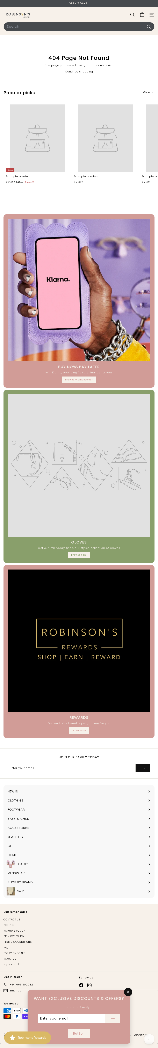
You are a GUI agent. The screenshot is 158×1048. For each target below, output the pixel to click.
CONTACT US (12, 919)
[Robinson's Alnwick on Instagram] (89, 985)
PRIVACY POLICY (13, 936)
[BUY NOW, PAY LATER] (79, 290)
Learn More (79, 730)
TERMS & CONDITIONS (17, 942)
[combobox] (79, 26)
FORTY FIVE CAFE (14, 953)
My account (11, 964)
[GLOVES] (79, 465)
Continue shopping (79, 71)
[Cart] (142, 15)
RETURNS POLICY (14, 930)
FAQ (6, 947)
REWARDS (9, 958)
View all (149, 92)
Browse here (79, 555)
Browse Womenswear (79, 379)
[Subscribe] (112, 1018)
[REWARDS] (79, 641)
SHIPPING (9, 925)
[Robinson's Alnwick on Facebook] (81, 985)
